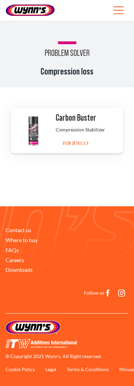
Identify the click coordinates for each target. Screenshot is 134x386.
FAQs (12, 250)
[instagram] (121, 293)
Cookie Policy (20, 369)
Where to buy (21, 240)
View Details (74, 143)
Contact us (18, 230)
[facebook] (107, 293)
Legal (50, 369)
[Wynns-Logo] (30, 6)
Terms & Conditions (88, 369)
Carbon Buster (76, 117)
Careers (14, 260)
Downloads (19, 269)
